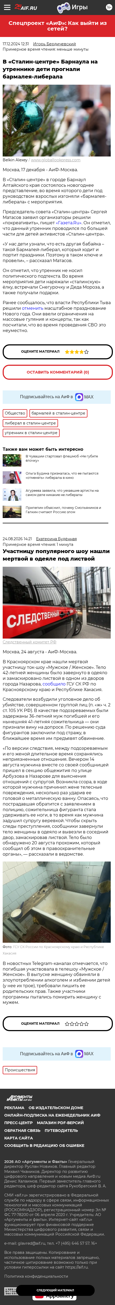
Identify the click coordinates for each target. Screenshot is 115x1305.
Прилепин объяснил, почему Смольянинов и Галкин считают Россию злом (63, 510)
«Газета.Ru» (69, 222)
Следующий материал (55, 1290)
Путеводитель (61, 1130)
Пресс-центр (18, 1122)
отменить (33, 308)
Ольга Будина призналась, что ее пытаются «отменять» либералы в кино (62, 475)
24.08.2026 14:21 (17, 538)
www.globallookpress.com (55, 160)
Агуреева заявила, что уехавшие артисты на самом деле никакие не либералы (62, 493)
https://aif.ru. (77, 1267)
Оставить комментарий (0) (58, 372)
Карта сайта (18, 1138)
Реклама (14, 1107)
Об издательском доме (56, 1107)
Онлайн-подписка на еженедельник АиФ (52, 1115)
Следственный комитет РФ (29, 642)
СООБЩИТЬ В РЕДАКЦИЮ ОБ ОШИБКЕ (44, 1145)
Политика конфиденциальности (36, 1276)
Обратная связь (22, 1130)
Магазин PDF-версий (60, 1122)
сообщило (54, 684)
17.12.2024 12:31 (16, 44)
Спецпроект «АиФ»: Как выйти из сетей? (58, 26)
